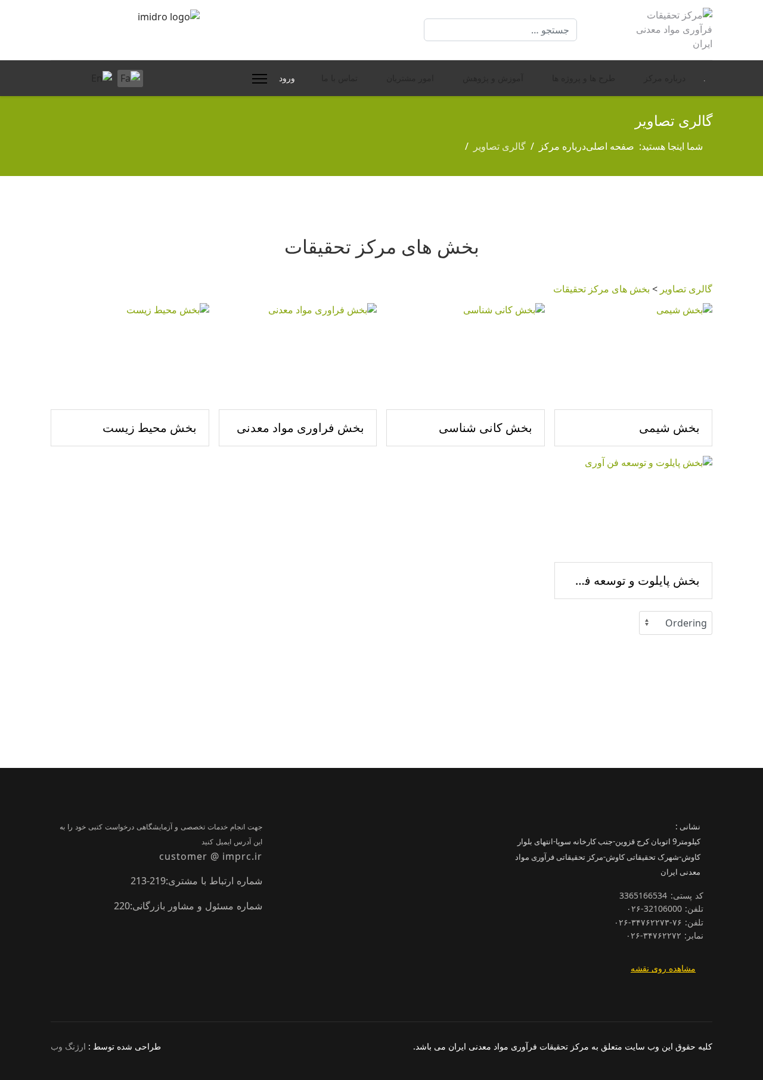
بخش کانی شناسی (485, 427)
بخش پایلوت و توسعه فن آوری (633, 580)
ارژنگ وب (68, 1046)
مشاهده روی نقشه (663, 968)
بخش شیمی (669, 427)
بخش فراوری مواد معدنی (300, 427)
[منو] (257, 79)
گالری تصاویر (686, 288)
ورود (287, 78)
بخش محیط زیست (150, 427)
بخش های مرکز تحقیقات (601, 288)
